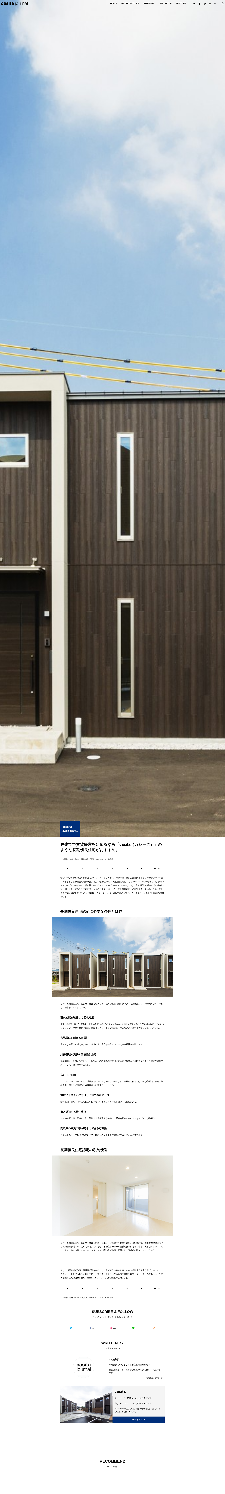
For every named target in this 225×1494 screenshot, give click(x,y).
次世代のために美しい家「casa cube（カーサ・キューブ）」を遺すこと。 (99, 1438)
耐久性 (77, 859)
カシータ (103, 859)
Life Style (165, 3)
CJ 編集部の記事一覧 (154, 1378)
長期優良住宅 (84, 859)
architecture (130, 3)
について (139, 1419)
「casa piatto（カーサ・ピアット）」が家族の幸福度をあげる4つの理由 (125, 1438)
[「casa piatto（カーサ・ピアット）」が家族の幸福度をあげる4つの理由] (152, 1438)
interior (148, 3)
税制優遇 (110, 859)
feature (181, 3)
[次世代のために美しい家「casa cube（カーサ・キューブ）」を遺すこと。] (73, 1438)
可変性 (92, 859)
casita (68, 826)
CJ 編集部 (114, 1359)
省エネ (71, 859)
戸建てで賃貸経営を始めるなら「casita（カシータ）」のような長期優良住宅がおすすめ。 (111, 847)
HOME (113, 3)
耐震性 (66, 859)
